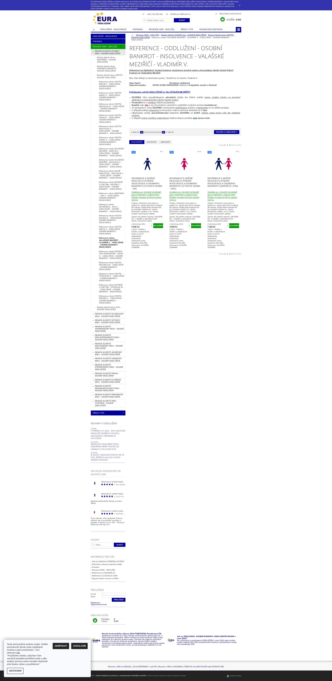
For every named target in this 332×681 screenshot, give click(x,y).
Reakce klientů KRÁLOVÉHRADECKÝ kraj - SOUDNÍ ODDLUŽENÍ (107, 337)
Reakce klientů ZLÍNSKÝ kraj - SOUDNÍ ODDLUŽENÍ (107, 52)
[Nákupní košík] (95, 620)
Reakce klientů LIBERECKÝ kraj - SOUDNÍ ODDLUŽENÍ (108, 359)
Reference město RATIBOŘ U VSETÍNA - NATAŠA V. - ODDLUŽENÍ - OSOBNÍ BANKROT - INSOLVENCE (111, 185)
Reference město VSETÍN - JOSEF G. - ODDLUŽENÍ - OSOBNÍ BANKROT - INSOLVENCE (110, 140)
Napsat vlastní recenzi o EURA (105, 578)
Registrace (236, 14)
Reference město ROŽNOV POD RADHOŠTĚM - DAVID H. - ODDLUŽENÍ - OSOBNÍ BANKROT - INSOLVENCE (111, 254)
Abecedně (165, 142)
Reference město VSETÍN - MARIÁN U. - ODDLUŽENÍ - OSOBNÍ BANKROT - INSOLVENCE (111, 299)
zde (146, 105)
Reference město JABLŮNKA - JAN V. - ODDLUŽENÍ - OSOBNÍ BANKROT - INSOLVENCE (111, 196)
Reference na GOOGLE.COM (104, 576)
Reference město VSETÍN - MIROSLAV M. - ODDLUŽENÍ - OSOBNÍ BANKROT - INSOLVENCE (111, 107)
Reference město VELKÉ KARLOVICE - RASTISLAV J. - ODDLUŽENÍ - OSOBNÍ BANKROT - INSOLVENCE (111, 174)
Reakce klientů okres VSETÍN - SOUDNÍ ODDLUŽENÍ (110, 76)
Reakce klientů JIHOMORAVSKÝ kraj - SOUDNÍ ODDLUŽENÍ (109, 329)
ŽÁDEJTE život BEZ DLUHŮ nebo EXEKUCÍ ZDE (204, 667)
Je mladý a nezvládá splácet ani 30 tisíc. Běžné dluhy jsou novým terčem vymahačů (107, 457)
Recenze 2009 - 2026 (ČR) (161, 29)
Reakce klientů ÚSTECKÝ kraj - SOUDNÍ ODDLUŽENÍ (107, 321)
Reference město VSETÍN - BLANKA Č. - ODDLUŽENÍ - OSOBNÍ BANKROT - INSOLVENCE (111, 219)
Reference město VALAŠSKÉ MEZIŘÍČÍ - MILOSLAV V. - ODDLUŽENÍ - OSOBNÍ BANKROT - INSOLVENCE (111, 163)
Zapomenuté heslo (99, 604)
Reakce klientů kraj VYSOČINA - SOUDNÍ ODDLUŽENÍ (105, 403)
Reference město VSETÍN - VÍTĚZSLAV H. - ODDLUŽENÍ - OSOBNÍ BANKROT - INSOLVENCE (111, 277)
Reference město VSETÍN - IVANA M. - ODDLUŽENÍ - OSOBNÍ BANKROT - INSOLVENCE (110, 118)
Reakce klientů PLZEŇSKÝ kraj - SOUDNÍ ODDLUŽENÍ (108, 381)
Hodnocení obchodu (211, 29)
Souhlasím (79, 646)
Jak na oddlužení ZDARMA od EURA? (108, 561)
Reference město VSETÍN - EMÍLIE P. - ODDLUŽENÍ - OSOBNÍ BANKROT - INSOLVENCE (110, 85)
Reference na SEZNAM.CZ (103, 573)
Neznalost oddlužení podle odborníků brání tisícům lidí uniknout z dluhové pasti (105, 446)
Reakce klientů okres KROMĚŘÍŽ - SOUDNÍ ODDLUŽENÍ (106, 59)
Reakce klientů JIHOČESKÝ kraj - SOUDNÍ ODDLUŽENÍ (108, 353)
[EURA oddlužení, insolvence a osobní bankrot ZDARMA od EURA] (105, 18)
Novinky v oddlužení (104, 423)
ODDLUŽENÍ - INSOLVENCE (113, 29)
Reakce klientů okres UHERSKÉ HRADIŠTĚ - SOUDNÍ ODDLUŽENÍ (107, 68)
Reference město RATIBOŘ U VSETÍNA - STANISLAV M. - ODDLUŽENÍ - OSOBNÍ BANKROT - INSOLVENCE (111, 288)
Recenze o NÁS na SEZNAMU (170, 667)
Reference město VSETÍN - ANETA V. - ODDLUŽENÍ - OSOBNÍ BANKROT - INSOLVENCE (110, 230)
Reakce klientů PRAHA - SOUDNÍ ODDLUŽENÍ (107, 374)
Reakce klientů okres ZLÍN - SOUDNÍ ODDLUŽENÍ (109, 308)
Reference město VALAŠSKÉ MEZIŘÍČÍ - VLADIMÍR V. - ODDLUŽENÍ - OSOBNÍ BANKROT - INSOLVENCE (111, 242)
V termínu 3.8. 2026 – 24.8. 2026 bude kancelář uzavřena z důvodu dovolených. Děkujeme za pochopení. (108, 434)
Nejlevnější (136, 142)
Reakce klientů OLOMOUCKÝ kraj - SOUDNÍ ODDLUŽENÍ (109, 315)
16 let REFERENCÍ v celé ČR (144, 667)
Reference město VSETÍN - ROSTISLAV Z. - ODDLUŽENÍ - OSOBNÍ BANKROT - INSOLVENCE (110, 129)
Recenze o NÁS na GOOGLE (119, 667)
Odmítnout (61, 646)
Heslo (93, 597)
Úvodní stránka (94, 29)
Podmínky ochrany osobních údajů (107, 564)
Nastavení (15, 671)
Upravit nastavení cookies (176, 676)
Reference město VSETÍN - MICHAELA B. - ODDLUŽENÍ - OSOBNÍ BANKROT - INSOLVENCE (111, 266)
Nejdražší (151, 142)
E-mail (93, 594)
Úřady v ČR (187, 29)
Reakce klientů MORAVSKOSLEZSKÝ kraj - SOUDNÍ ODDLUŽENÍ (107, 388)
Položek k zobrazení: (226, 132)
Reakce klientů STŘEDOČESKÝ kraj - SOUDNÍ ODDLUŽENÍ (109, 367)
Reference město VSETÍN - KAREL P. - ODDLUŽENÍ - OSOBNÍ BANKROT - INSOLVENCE (110, 96)
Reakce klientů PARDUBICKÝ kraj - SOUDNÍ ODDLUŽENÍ (109, 395)
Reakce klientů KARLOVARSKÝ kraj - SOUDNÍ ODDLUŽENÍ (109, 346)
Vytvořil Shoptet (235, 676)
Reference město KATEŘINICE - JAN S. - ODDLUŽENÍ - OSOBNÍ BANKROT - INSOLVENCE (110, 207)
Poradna (138, 29)
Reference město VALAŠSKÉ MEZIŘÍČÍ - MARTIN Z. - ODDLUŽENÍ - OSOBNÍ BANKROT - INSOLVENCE (111, 152)
